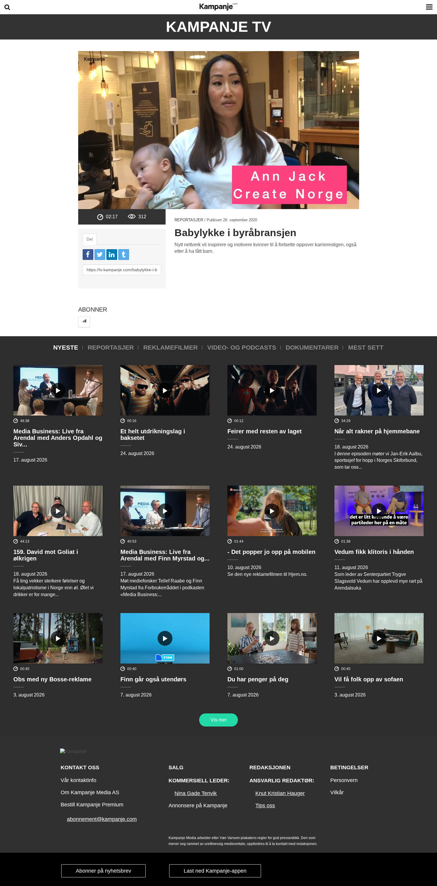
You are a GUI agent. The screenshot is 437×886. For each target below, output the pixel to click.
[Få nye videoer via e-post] (84, 321)
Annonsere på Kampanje (198, 805)
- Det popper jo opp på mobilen (271, 552)
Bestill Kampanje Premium (92, 805)
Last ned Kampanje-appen (215, 871)
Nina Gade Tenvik (196, 793)
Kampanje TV (218, 26)
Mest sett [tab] (365, 347)
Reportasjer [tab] (111, 347)
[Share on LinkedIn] (111, 254)
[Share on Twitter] (100, 254)
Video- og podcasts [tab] (241, 347)
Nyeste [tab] (65, 347)
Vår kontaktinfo (78, 780)
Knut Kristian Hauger (280, 793)
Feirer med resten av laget (264, 431)
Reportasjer (189, 220)
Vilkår (337, 792)
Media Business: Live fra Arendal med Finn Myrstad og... (165, 555)
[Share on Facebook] (88, 254)
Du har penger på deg (257, 679)
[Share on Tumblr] (123, 254)
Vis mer (218, 719)
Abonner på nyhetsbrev (103, 871)
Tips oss (265, 805)
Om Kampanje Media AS (90, 792)
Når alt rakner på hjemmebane (377, 431)
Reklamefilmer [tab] (170, 347)
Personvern (344, 780)
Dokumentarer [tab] (312, 347)
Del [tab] (90, 239)
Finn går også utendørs (153, 679)
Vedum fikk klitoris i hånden (374, 552)
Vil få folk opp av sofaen (368, 679)
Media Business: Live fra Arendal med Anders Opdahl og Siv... (57, 438)
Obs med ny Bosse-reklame (52, 679)
